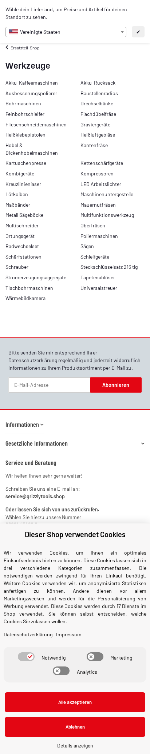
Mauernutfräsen (98, 205)
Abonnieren (115, 385)
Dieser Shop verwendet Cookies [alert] (75, 534)
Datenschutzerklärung (32, 360)
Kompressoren (97, 173)
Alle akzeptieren (75, 702)
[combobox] (65, 32)
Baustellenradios (99, 93)
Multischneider (22, 225)
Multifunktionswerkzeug (107, 215)
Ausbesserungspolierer (31, 93)
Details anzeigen (75, 745)
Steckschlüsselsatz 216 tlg (109, 267)
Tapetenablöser (97, 277)
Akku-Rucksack (97, 83)
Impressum (69, 634)
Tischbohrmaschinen (29, 288)
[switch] (26, 656)
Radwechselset (22, 246)
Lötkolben (16, 194)
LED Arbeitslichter (100, 184)
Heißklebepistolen (25, 134)
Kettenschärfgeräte (101, 163)
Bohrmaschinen (23, 103)
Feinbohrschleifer (24, 114)
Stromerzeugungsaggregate (35, 277)
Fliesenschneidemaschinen (36, 124)
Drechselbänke (96, 103)
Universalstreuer (98, 288)
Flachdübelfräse (98, 114)
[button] (24, 424)
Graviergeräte (95, 124)
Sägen (87, 246)
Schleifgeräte (94, 257)
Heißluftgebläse (97, 134)
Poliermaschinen (99, 236)
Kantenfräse (94, 145)
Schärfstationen (23, 257)
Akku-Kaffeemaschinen (31, 83)
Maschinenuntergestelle (106, 194)
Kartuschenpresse (25, 163)
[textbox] (66, 32)
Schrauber (16, 267)
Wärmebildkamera (25, 298)
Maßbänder (17, 205)
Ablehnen (75, 727)
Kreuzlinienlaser (23, 184)
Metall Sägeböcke (24, 215)
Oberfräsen (92, 225)
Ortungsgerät (20, 236)
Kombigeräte (19, 173)
